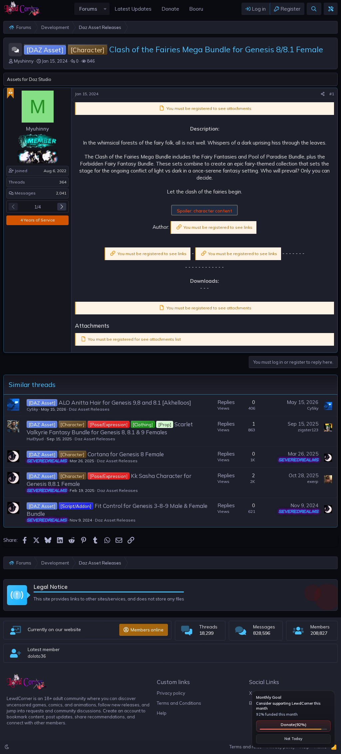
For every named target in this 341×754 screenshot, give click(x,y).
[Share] (322, 94)
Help (162, 713)
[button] (105, 9)
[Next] (61, 206)
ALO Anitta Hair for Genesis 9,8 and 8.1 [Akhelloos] (125, 402)
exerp (312, 481)
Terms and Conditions (179, 703)
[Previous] (13, 206)
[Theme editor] (331, 9)
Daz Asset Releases (89, 409)
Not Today (293, 738)
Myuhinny (24, 61)
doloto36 (37, 656)
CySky (32, 409)
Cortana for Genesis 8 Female (126, 454)
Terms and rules (245, 746)
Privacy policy (171, 693)
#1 (331, 93)
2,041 (61, 192)
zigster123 (308, 429)
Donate (293, 724)
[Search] (314, 9)
